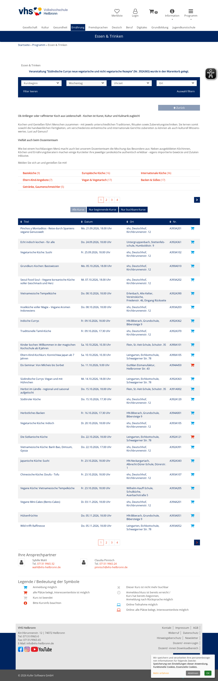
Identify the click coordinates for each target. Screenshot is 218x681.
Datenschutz (190, 633)
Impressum (182, 628)
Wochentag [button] (76, 83)
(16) (96, 173)
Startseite (24, 45)
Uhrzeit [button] (118, 83)
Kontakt (166, 628)
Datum (88, 221)
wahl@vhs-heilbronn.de (46, 567)
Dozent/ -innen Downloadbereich (178, 648)
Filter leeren (30, 91)
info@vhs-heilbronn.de (40, 643)
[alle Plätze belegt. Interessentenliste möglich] (192, 365)
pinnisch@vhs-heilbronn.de (111, 567)
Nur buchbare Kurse (133, 209)
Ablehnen (193, 673)
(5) (43, 187)
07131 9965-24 (108, 563)
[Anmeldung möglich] (192, 228)
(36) (156, 173)
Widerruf (173, 633)
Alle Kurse (78, 209)
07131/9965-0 (31, 636)
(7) (37, 180)
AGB (195, 628)
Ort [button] (161, 83)
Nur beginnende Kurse (102, 209)
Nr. (174, 221)
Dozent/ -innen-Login (185, 643)
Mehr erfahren (161, 673)
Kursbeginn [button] (31, 83)
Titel (26, 221)
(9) (31, 173)
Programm (38, 45)
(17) (97, 180)
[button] (135, 13)
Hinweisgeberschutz (169, 638)
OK (208, 673)
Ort (131, 221)
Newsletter (191, 638)
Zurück (180, 107)
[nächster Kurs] (197, 200)
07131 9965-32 (45, 563)
